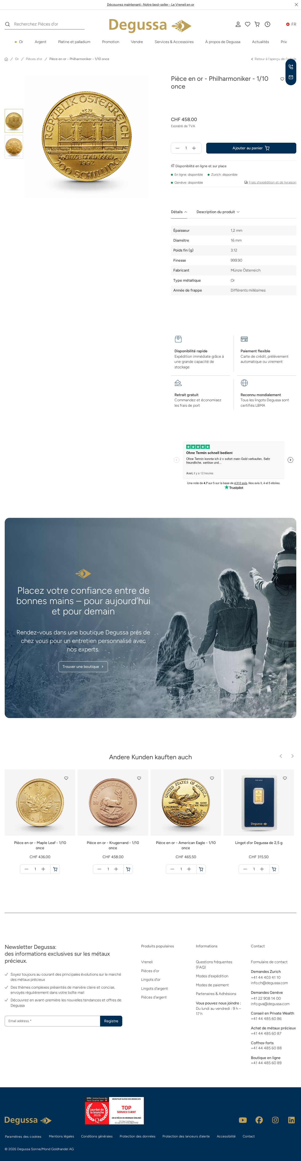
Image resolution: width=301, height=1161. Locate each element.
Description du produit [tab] (216, 212)
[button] (267, 24)
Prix (284, 42)
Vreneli (147, 962)
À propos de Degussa (222, 42)
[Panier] (257, 24)
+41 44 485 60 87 (266, 1033)
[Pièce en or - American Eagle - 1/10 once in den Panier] (201, 869)
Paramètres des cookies (23, 1137)
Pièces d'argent (154, 997)
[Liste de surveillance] (247, 24)
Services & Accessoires (174, 42)
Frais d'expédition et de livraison (272, 182)
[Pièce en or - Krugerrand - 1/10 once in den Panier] (128, 869)
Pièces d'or (150, 971)
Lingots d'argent (154, 988)
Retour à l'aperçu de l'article (275, 59)
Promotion (110, 42)
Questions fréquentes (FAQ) (214, 964)
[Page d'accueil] (6, 59)
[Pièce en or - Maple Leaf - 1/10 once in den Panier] (55, 869)
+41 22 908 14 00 (266, 998)
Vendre (137, 42)
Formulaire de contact (269, 962)
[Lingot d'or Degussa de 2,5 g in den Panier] (274, 869)
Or (21, 42)
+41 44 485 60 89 (266, 1063)
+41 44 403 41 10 (266, 977)
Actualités (260, 42)
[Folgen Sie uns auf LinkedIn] (291, 1120)
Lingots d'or (150, 979)
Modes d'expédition (212, 976)
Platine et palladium (74, 42)
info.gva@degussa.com (270, 1004)
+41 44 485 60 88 (266, 1048)
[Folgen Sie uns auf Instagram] (275, 1120)
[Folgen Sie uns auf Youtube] (243, 1120)
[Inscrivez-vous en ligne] (238, 24)
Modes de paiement (212, 985)
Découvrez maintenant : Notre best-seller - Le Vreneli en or (150, 5)
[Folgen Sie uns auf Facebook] (259, 1120)
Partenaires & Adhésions (216, 993)
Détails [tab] (176, 212)
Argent (40, 42)
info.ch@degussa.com (269, 983)
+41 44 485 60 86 (266, 1018)
